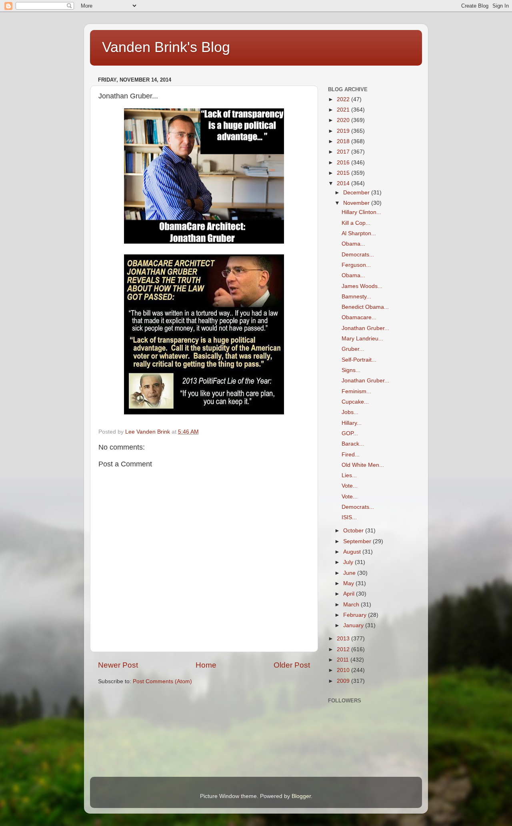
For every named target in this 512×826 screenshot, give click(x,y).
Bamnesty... (356, 297)
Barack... (353, 444)
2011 (343, 660)
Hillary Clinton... (361, 212)
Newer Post (118, 665)
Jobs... (350, 412)
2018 (344, 141)
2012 (344, 649)
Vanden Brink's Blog (166, 47)
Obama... (353, 244)
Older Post (292, 665)
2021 (344, 110)
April (349, 594)
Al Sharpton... (359, 233)
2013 (344, 639)
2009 (344, 681)
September (358, 541)
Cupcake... (355, 402)
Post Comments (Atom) (162, 681)
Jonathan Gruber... (365, 328)
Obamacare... (359, 317)
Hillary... (352, 423)
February (355, 615)
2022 (344, 99)
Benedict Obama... (365, 307)
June (350, 573)
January (354, 625)
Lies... (349, 475)
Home (206, 665)
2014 (344, 183)
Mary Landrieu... (362, 339)
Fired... (351, 455)
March (352, 605)
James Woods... (362, 286)
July (349, 562)
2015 (344, 173)
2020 (344, 120)
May (349, 583)
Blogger (301, 796)
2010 (344, 670)
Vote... (350, 486)
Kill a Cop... (356, 223)
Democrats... (358, 255)
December (357, 193)
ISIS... (349, 517)
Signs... (351, 370)
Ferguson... (356, 265)
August (352, 552)
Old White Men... (363, 465)
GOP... (350, 433)
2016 (344, 163)
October (354, 531)
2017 (344, 152)
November (357, 203)
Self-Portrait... (359, 360)
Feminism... (356, 391)
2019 (344, 131)
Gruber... (353, 349)
